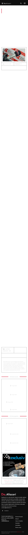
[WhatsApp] (13, 67)
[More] (17, 67)
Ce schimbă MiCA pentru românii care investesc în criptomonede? (13, 399)
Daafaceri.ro (19, 531)
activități (8, 349)
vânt (10, 350)
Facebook (6, 510)
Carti (4, 450)
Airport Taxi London (8, 480)
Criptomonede (8, 483)
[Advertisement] (14, 31)
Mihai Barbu (6, 359)
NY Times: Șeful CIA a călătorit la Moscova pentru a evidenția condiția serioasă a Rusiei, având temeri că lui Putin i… (14, 391)
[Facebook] (4, 67)
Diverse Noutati (5, 15)
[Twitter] (7, 67)
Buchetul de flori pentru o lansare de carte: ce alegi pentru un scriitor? (14, 447)
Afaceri (4, 402)
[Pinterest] (10, 67)
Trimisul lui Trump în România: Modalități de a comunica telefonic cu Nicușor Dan (13, 406)
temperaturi (5, 350)
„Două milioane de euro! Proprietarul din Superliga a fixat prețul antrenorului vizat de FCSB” (13, 439)
